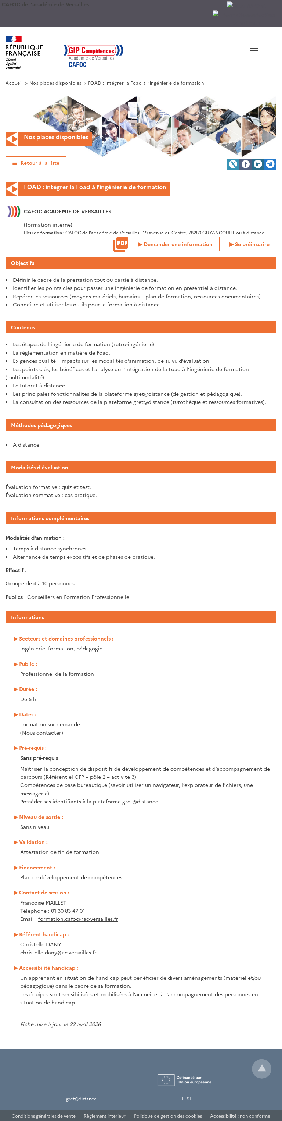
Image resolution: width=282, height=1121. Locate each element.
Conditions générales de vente (44, 1116)
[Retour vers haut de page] (262, 1069)
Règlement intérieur (105, 1116)
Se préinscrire (252, 244)
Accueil (14, 82)
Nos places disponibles (55, 82)
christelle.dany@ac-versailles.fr (58, 952)
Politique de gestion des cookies (168, 1116)
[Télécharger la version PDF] (120, 244)
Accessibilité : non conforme (240, 1116)
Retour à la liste (40, 162)
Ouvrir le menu (228, 57)
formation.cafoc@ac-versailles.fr (78, 918)
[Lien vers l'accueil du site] (112, 52)
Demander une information (178, 244)
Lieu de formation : (44, 232)
